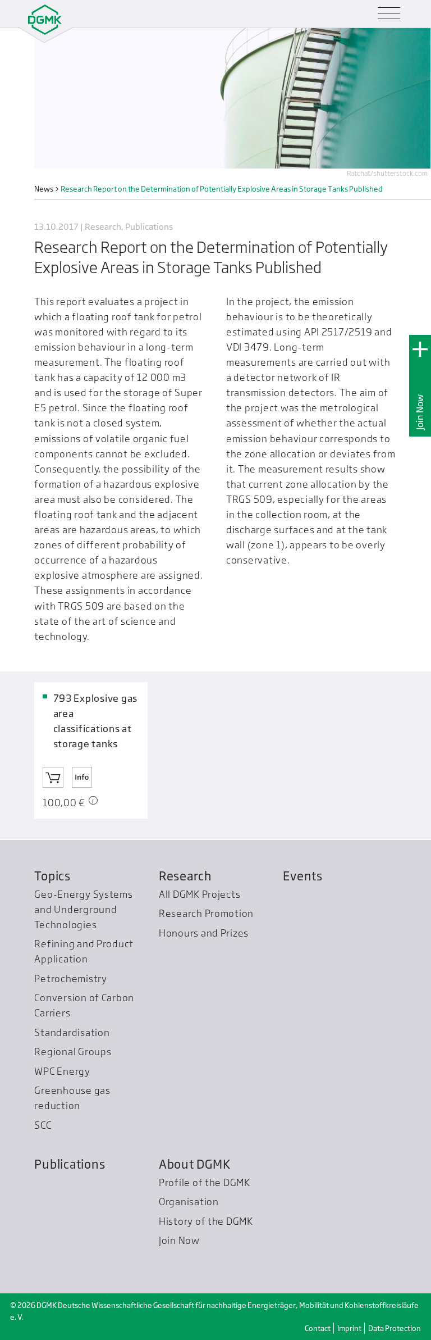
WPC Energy (62, 1071)
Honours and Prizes (204, 933)
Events (302, 876)
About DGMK (194, 1164)
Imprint (349, 1328)
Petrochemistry (70, 978)
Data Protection (394, 1328)
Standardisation (71, 1032)
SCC (42, 1125)
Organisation (189, 1201)
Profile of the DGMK (204, 1182)
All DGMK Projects (200, 894)
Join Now (420, 412)
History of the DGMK (206, 1221)
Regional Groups (72, 1051)
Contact (318, 1328)
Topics (52, 876)
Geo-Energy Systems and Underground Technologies (83, 909)
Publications (69, 1164)
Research (185, 876)
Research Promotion (206, 913)
